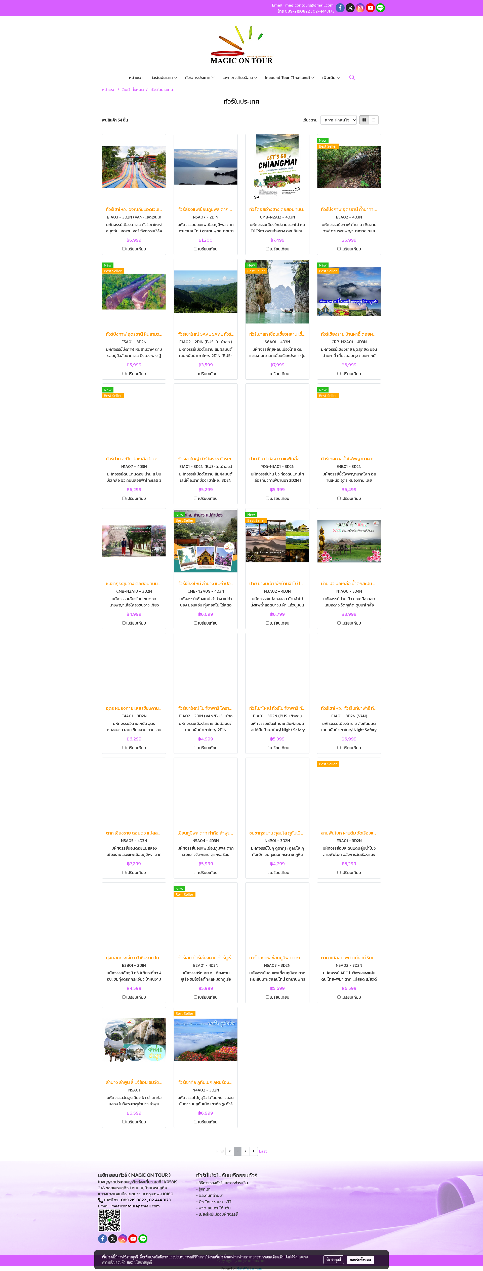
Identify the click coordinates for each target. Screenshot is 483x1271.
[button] (352, 77)
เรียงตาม (311, 120)
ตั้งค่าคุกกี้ (334, 1259)
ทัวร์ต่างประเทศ (198, 77)
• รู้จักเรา (203, 1189)
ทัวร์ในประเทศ (162, 77)
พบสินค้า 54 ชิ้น (115, 120)
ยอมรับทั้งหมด (360, 1259)
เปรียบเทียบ (136, 249)
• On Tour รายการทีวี (213, 1202)
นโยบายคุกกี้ (143, 1262)
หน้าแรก (136, 77)
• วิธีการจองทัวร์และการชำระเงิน (222, 1183)
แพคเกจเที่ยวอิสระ (238, 77)
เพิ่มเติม (329, 77)
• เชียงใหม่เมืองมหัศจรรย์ (217, 1214)
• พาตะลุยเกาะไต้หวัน (213, 1208)
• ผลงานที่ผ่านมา (210, 1195)
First (220, 1151)
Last (263, 1151)
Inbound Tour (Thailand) (288, 77)
